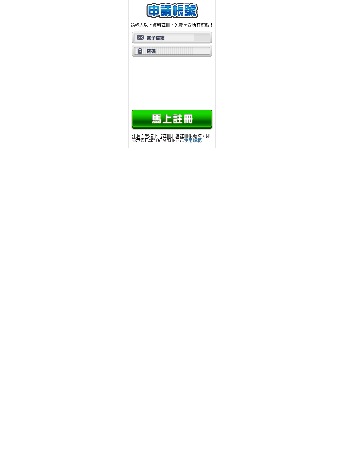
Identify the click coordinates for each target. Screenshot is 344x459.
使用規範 (193, 140)
